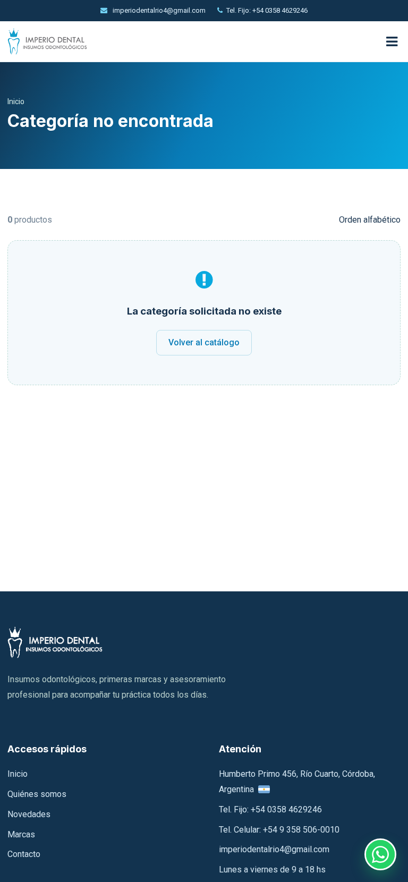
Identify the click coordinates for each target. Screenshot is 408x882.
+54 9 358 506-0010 (301, 830)
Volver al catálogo (204, 342)
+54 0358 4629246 (286, 809)
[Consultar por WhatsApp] (380, 854)
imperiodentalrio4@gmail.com (158, 10)
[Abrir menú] (392, 41)
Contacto (23, 854)
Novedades (28, 814)
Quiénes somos (36, 794)
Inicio (15, 101)
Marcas (21, 834)
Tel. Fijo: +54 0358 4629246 (267, 10)
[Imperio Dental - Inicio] (190, 41)
